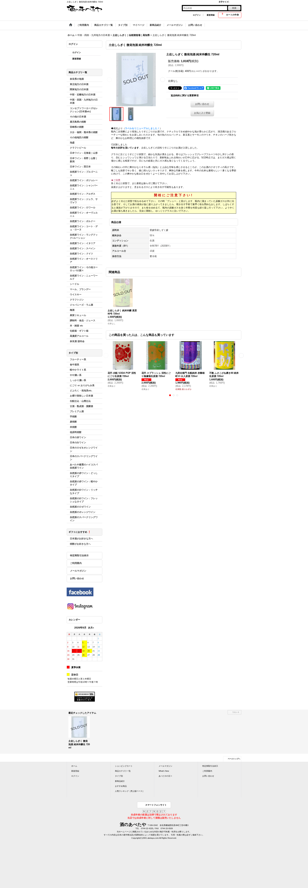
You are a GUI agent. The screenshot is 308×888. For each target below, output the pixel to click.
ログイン (197, 15)
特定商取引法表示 (79, 555)
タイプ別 (119, 776)
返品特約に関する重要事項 (185, 95)
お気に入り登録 (202, 113)
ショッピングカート (124, 766)
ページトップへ (234, 759)
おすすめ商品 (121, 786)
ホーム (74, 766)
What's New (164, 771)
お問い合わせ (77, 578)
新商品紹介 (120, 781)
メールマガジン (78, 570)
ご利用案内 (76, 563)
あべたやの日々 (165, 776)
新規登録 (211, 15)
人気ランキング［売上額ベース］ (129, 791)
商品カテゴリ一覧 (123, 771)
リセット (235, 712)
